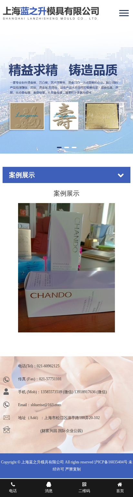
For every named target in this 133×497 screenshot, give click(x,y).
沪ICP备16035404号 (111, 462)
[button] (59, 147)
